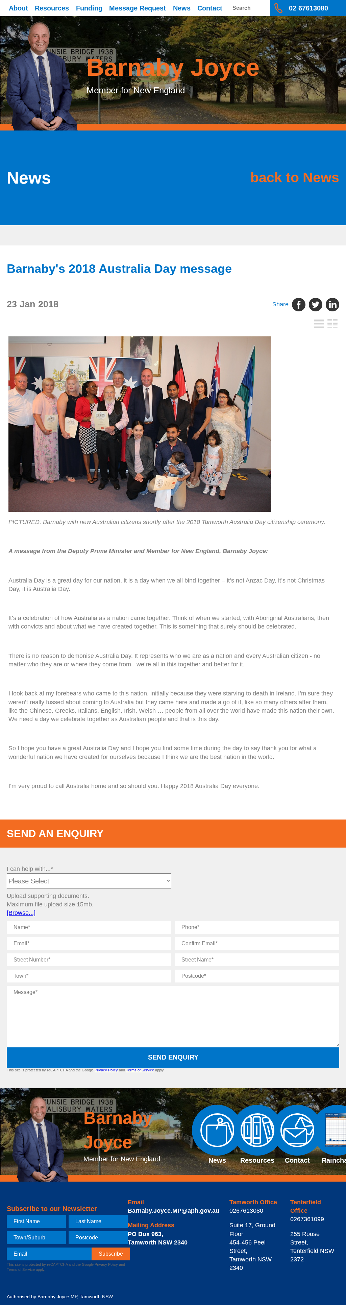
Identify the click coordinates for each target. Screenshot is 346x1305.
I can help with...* (30, 868)
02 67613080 (308, 8)
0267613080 (246, 1210)
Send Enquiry (173, 1057)
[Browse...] (21, 912)
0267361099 (307, 1219)
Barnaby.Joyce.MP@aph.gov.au (173, 1210)
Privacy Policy (106, 1070)
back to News (294, 177)
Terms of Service (140, 1070)
